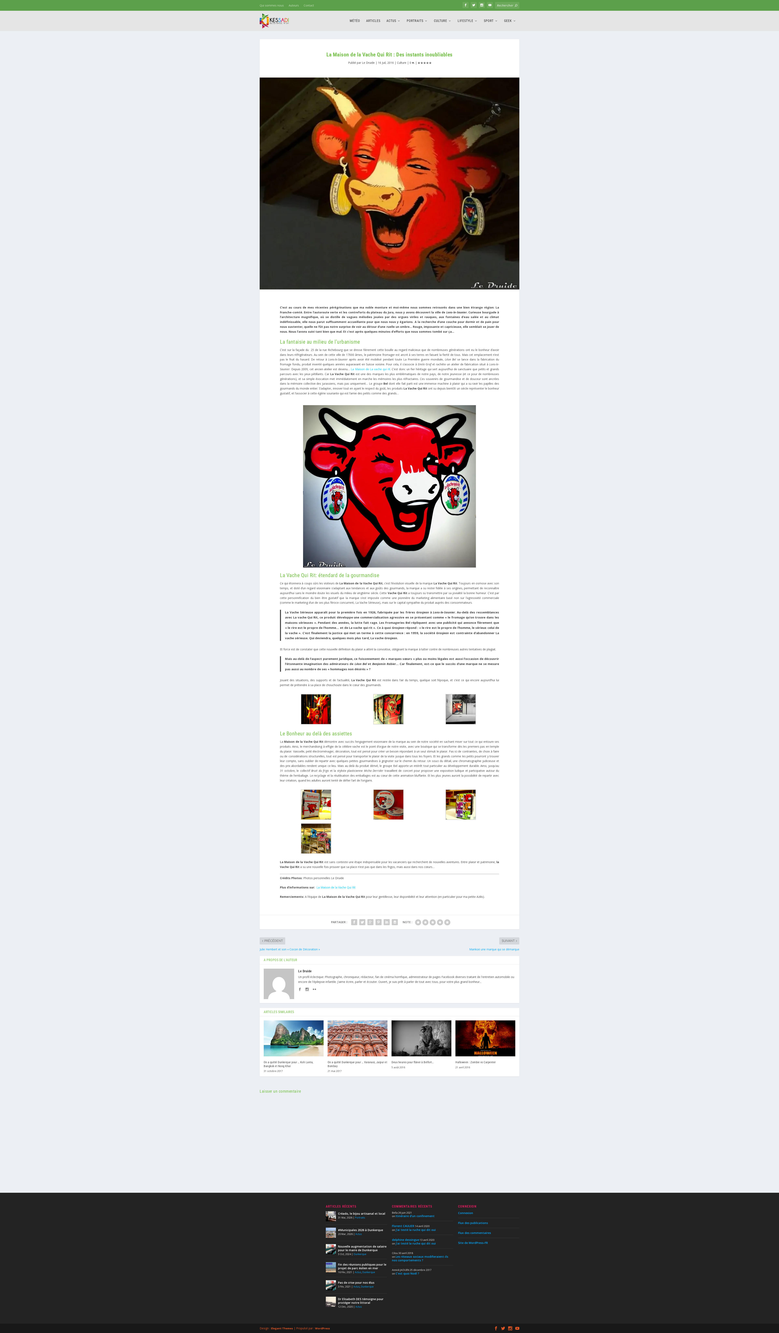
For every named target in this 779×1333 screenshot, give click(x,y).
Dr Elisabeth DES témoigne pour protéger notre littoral (360, 1301)
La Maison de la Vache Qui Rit (336, 887)
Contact (309, 5)
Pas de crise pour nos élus (356, 1282)
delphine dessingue (405, 1240)
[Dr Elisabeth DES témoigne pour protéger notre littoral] (331, 1302)
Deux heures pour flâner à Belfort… (413, 1062)
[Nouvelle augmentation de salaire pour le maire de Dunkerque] (331, 1249)
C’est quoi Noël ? (407, 1273)
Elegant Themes (282, 1328)
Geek (508, 21)
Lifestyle (465, 21)
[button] (316, 710)
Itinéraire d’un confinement (415, 1216)
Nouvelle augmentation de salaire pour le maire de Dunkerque (362, 1248)
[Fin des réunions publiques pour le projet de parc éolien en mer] (331, 1267)
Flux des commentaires (474, 1233)
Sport (489, 21)
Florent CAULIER (403, 1226)
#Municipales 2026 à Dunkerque (360, 1230)
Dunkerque (360, 1254)
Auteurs (294, 5)
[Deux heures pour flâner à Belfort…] (421, 1038)
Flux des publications (473, 1223)
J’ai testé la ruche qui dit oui (416, 1230)
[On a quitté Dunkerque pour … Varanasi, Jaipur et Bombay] (357, 1038)
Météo (355, 21)
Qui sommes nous (272, 5)
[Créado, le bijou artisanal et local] (331, 1216)
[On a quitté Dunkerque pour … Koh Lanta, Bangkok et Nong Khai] (294, 1038)
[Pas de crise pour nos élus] (331, 1285)
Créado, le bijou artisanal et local (361, 1213)
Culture (440, 21)
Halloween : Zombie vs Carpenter (475, 1062)
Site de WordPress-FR (473, 1243)
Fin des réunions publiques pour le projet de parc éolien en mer (362, 1266)
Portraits (415, 21)
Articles (373, 21)
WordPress (322, 1328)
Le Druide (368, 63)
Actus (391, 21)
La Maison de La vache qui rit (370, 369)
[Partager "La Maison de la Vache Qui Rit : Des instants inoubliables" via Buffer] (395, 922)
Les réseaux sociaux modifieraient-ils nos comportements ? (420, 1258)
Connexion (465, 1213)
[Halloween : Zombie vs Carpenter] (485, 1038)
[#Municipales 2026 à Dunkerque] (331, 1233)
